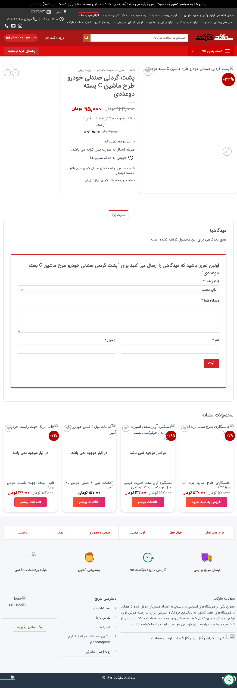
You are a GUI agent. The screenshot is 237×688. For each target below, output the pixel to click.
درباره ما (104, 627)
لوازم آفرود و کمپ (187, 22)
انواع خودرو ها (90, 15)
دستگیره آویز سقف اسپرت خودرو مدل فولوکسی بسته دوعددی (148, 485)
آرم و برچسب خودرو (164, 15)
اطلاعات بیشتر (148, 502)
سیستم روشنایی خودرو (218, 22)
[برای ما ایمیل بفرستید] (13, 26)
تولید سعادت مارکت (79, 22)
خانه (132, 70)
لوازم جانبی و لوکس (161, 22)
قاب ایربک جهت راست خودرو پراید (30, 485)
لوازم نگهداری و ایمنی (130, 22)
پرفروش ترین (102, 22)
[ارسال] (86, 38)
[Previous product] (7, 72)
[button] (21, 38)
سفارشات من (101, 608)
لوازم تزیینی (84, 70)
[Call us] (7, 26)
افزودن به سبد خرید (206, 502)
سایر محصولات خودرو (111, 70)
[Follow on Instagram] (20, 26)
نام (215, 340)
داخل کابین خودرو (116, 15)
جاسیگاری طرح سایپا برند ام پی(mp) (206, 485)
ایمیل (110, 340)
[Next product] (15, 72)
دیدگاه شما (210, 300)
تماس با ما (103, 617)
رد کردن (35, 4)
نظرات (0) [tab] (118, 215)
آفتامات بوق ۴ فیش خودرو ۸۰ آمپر (89, 485)
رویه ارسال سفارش (97, 651)
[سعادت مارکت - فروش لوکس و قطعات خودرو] (214, 38)
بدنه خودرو (139, 15)
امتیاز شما (211, 281)
